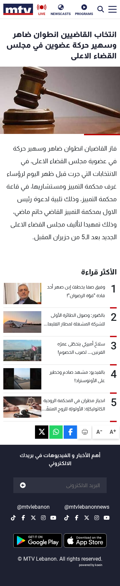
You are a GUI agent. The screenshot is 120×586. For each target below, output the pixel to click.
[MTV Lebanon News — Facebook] (77, 518)
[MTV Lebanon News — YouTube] (107, 518)
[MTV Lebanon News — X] (87, 518)
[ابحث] (100, 9)
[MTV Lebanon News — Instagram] (97, 518)
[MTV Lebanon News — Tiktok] (67, 518)
